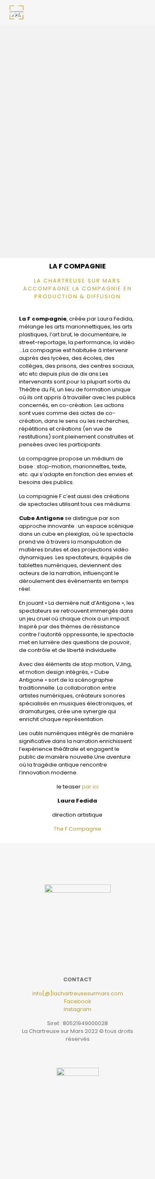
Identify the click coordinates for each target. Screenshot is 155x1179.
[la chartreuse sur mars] (16, 12)
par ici (90, 787)
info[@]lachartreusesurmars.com (77, 993)
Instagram (77, 1009)
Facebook (77, 1001)
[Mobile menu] (144, 12)
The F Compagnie (77, 829)
